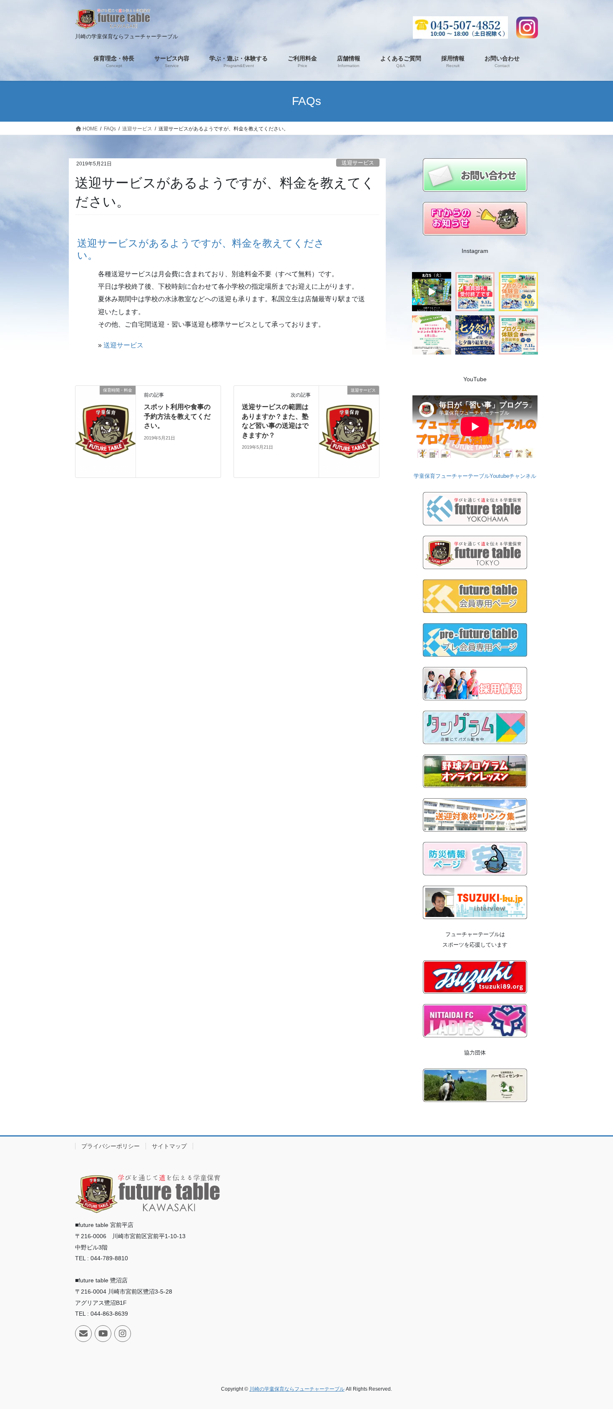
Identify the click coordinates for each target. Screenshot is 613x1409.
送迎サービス (358, 163)
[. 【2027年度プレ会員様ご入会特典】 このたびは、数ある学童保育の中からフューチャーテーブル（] (431, 335)
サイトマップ (169, 1146)
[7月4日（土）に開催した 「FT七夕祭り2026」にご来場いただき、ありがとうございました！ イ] (475, 335)
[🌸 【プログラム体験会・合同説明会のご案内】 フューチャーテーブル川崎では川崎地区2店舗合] (475, 291)
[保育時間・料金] (105, 438)
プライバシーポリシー (110, 1146)
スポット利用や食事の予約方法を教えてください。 (177, 416)
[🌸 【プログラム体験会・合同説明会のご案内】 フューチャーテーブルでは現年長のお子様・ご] (518, 335)
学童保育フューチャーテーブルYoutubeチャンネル (475, 476)
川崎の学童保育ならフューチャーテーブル (296, 1389)
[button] (227, 247)
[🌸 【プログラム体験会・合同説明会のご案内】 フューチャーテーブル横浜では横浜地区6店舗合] (518, 291)
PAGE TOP (591, 1359)
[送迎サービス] (349, 438)
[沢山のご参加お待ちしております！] (431, 291)
